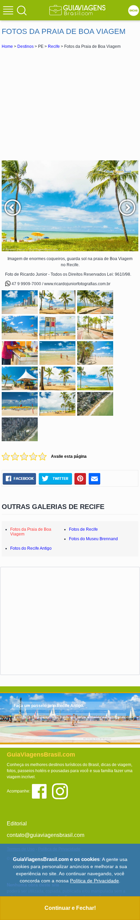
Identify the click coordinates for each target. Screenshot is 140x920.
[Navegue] (9, 11)
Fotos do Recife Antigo (31, 548)
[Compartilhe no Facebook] (19, 478)
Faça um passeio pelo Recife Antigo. (49, 705)
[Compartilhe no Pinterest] (80, 478)
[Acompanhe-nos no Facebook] (41, 791)
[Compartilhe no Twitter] (55, 478)
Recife (54, 46)
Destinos (25, 46)
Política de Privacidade (94, 880)
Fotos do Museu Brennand (93, 538)
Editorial (17, 823)
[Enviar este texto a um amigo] (94, 478)
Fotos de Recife (83, 529)
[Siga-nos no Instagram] (61, 791)
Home (7, 46)
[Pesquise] (22, 10)
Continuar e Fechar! (70, 908)
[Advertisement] (70, 104)
